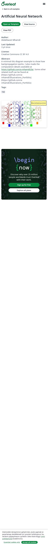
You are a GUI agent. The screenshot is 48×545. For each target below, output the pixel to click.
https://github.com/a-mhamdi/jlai (17, 69)
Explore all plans (24, 190)
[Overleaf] (8, 4)
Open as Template (11, 24)
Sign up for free (24, 185)
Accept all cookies (29, 542)
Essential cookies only (12, 542)
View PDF (7, 30)
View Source (29, 24)
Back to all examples (11, 9)
